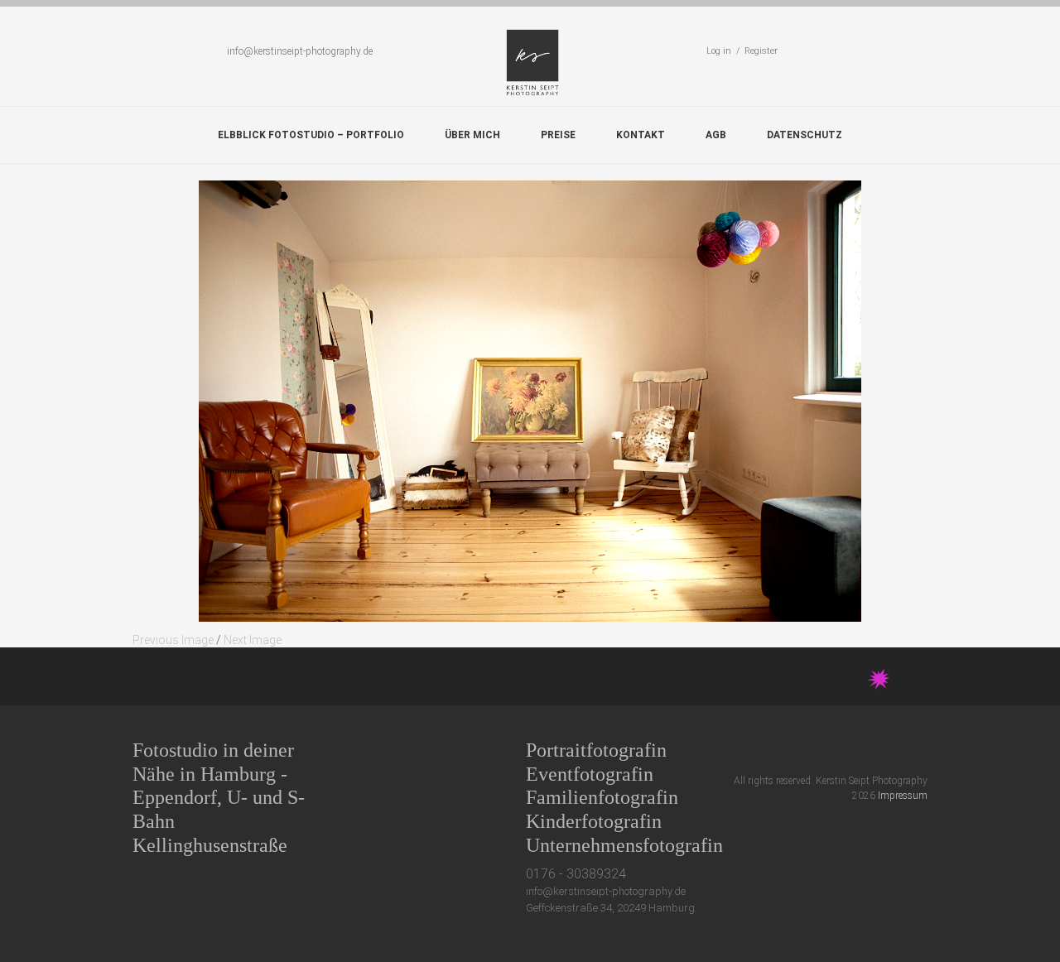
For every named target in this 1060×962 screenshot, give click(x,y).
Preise (558, 135)
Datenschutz (804, 135)
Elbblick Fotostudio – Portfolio (311, 135)
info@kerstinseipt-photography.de (300, 51)
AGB (716, 135)
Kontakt (640, 135)
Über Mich (472, 135)
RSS (920, 750)
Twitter (798, 750)
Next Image (253, 640)
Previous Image (173, 640)
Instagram (890, 750)
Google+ (859, 750)
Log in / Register (742, 51)
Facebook (829, 750)
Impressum (903, 795)
